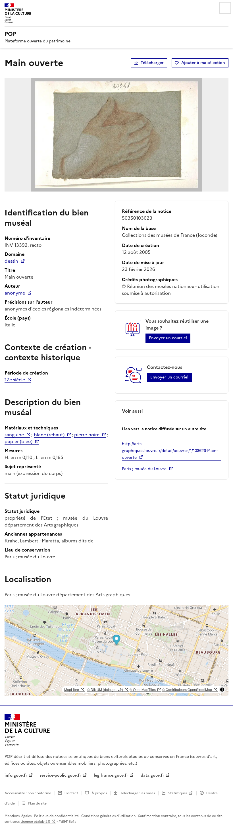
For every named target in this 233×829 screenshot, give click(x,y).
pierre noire (86, 434)
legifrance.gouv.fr (111, 775)
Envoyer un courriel (168, 338)
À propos (99, 793)
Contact (71, 793)
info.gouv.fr (16, 775)
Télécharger (152, 63)
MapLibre (71, 689)
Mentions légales (18, 815)
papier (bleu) (18, 441)
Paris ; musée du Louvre (144, 469)
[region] (116, 650)
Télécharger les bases (137, 793)
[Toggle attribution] (222, 689)
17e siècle (15, 379)
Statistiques (177, 793)
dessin (11, 261)
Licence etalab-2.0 (35, 821)
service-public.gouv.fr (60, 775)
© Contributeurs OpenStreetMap (187, 689)
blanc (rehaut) (49, 434)
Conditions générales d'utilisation (108, 815)
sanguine (14, 434)
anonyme (15, 292)
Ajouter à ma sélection (203, 63)
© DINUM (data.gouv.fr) (105, 689)
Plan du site (37, 803)
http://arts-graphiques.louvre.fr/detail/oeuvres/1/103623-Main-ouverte (170, 450)
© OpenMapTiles (143, 689)
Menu (225, 8)
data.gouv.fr (152, 775)
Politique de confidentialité (56, 815)
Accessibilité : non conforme (28, 793)
